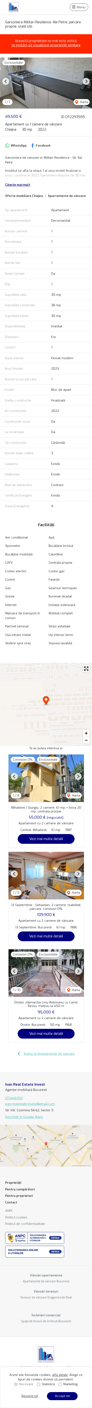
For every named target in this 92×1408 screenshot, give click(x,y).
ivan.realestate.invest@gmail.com (30, 1104)
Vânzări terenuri (46, 1291)
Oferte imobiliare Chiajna (24, 196)
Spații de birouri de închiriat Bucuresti (46, 1321)
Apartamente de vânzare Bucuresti (46, 1281)
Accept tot (62, 1396)
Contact (11, 1202)
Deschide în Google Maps (24, 1117)
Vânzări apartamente (46, 1275)
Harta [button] (83, 102)
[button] (5, 81)
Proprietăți (13, 1183)
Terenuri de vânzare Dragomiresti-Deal (46, 1297)
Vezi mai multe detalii (46, 838)
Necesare (26, 1384)
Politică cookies (16, 1217)
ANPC (9, 1211)
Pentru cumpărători (20, 1189)
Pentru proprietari (19, 1196)
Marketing (70, 1384)
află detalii (60, 1375)
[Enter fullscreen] (86, 668)
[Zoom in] (86, 733)
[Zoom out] (86, 740)
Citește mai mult (17, 185)
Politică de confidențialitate (25, 1224)
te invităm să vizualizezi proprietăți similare (46, 45)
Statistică (48, 1384)
